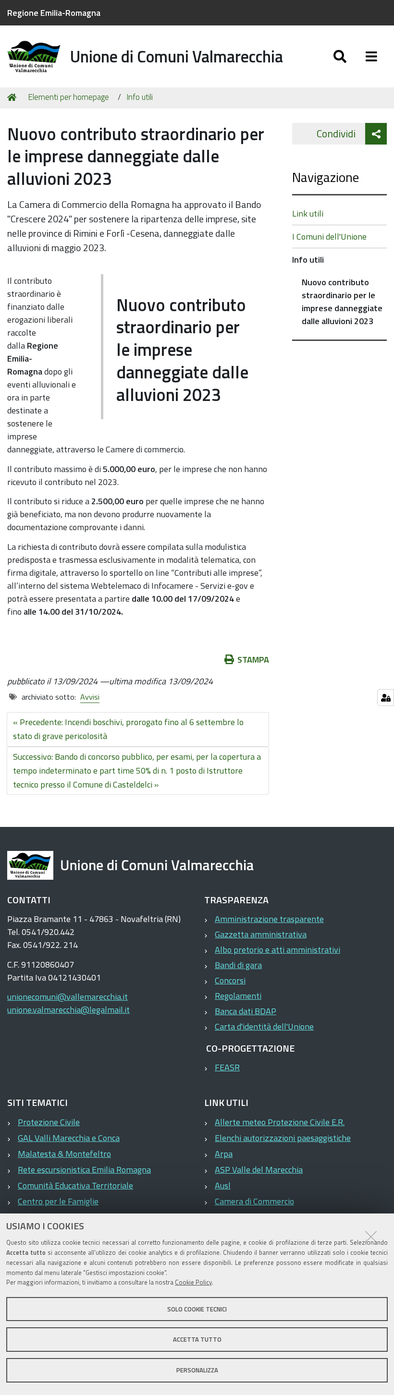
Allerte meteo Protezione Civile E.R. (280, 1122)
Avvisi (89, 697)
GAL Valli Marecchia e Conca (69, 1137)
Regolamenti (238, 995)
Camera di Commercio (254, 1201)
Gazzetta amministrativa (261, 934)
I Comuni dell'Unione (329, 236)
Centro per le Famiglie (58, 1201)
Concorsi (230, 980)
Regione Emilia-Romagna (53, 12)
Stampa (253, 659)
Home (13, 97)
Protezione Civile (49, 1122)
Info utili (139, 97)
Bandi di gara (238, 964)
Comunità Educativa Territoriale (75, 1185)
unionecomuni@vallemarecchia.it (67, 996)
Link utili (307, 213)
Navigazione (325, 177)
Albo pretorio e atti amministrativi (277, 949)
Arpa (224, 1153)
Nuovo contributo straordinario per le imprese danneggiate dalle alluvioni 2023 (342, 302)
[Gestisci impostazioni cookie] (385, 697)
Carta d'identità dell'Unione (264, 1026)
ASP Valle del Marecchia (259, 1169)
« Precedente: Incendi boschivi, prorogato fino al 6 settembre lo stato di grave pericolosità (128, 729)
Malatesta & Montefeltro (64, 1153)
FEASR (227, 1067)
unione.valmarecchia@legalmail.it (68, 1009)
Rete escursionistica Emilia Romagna (84, 1169)
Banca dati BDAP (245, 1011)
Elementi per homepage (68, 97)
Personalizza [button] (197, 1370)
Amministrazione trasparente (269, 918)
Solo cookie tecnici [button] (197, 1309)
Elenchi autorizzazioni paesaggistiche (283, 1137)
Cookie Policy (193, 1282)
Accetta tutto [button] (197, 1339)
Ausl (223, 1185)
